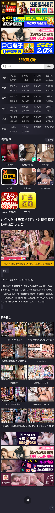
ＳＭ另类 (49, 90)
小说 (4, 118)
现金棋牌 (37, 80)
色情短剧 (25, 131)
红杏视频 (13, 131)
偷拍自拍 (25, 96)
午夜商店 (25, 127)
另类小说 (25, 121)
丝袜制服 (25, 90)
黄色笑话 (37, 121)
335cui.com (27, 59)
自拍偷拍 (25, 86)
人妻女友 (37, 117)
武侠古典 (49, 117)
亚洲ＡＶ (13, 86)
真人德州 (25, 76)
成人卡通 (37, 96)
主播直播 (37, 90)
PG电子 (13, 76)
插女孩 (13, 127)
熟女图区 (37, 111)
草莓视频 (37, 127)
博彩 (4, 77)
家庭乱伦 (25, 117)
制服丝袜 (13, 100)
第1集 (5, 271)
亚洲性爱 (13, 96)
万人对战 (37, 76)
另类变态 (49, 100)
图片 (4, 108)
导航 (4, 129)
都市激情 (13, 117)
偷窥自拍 (13, 106)
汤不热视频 (49, 127)
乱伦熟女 (37, 100)
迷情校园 (13, 121)
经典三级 (25, 100)
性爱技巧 (49, 121)
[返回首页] (51, 507)
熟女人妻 (13, 90)
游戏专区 (49, 76)
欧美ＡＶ (37, 86)
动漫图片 (49, 106)
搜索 (49, 66)
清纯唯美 (25, 111)
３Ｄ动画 (49, 86)
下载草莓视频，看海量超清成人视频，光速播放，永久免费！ (27, 263)
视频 (4, 88)
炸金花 (25, 80)
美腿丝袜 (13, 111)
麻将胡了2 (13, 80)
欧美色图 (37, 106)
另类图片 (49, 111)
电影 (4, 98)
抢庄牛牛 (49, 80)
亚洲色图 (25, 106)
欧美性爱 (49, 96)
